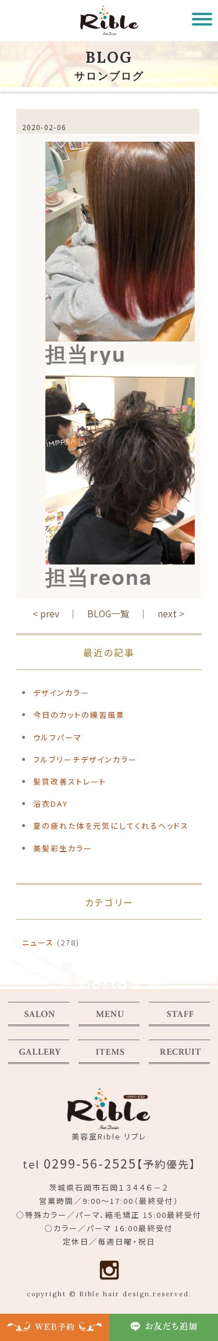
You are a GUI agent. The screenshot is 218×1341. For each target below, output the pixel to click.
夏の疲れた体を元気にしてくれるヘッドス (111, 825)
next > (171, 613)
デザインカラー (61, 692)
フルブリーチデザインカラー (85, 759)
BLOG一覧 (108, 613)
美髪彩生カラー (62, 848)
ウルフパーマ (57, 737)
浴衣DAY (50, 803)
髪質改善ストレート (69, 781)
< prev (46, 613)
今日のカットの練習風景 (79, 714)
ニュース (38, 942)
